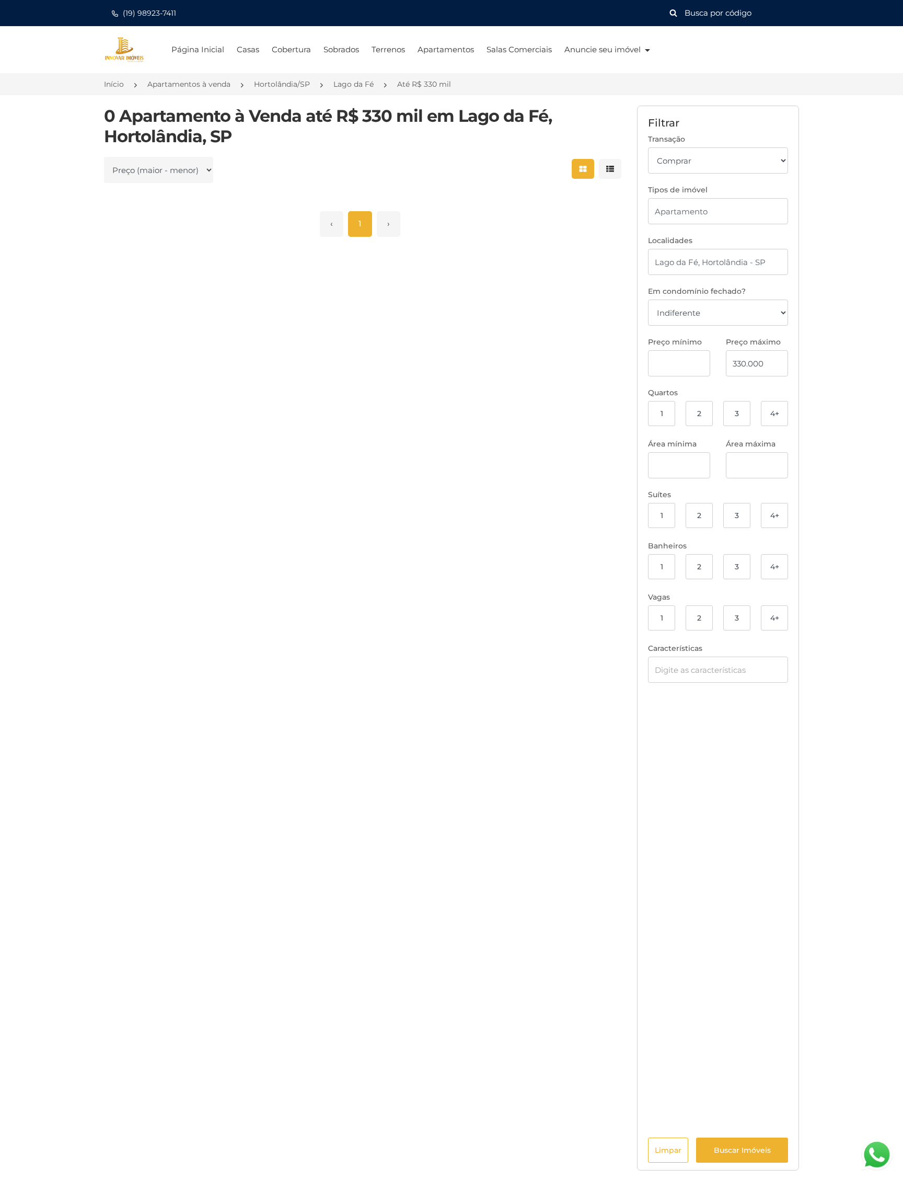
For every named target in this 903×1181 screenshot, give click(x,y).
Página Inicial (197, 49)
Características (675, 648)
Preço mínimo (675, 342)
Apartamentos (446, 49)
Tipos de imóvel (678, 189)
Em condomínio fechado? (697, 291)
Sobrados (341, 49)
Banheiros (667, 546)
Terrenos (388, 49)
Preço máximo (753, 342)
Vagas (659, 597)
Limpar (668, 1150)
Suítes (659, 494)
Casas (248, 49)
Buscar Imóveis (742, 1150)
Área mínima (672, 444)
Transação (666, 139)
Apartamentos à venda (188, 84)
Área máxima (750, 444)
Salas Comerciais (519, 49)
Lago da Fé (353, 84)
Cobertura (291, 49)
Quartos (663, 392)
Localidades (670, 240)
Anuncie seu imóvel (603, 49)
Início (114, 84)
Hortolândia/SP (282, 84)
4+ (774, 413)
